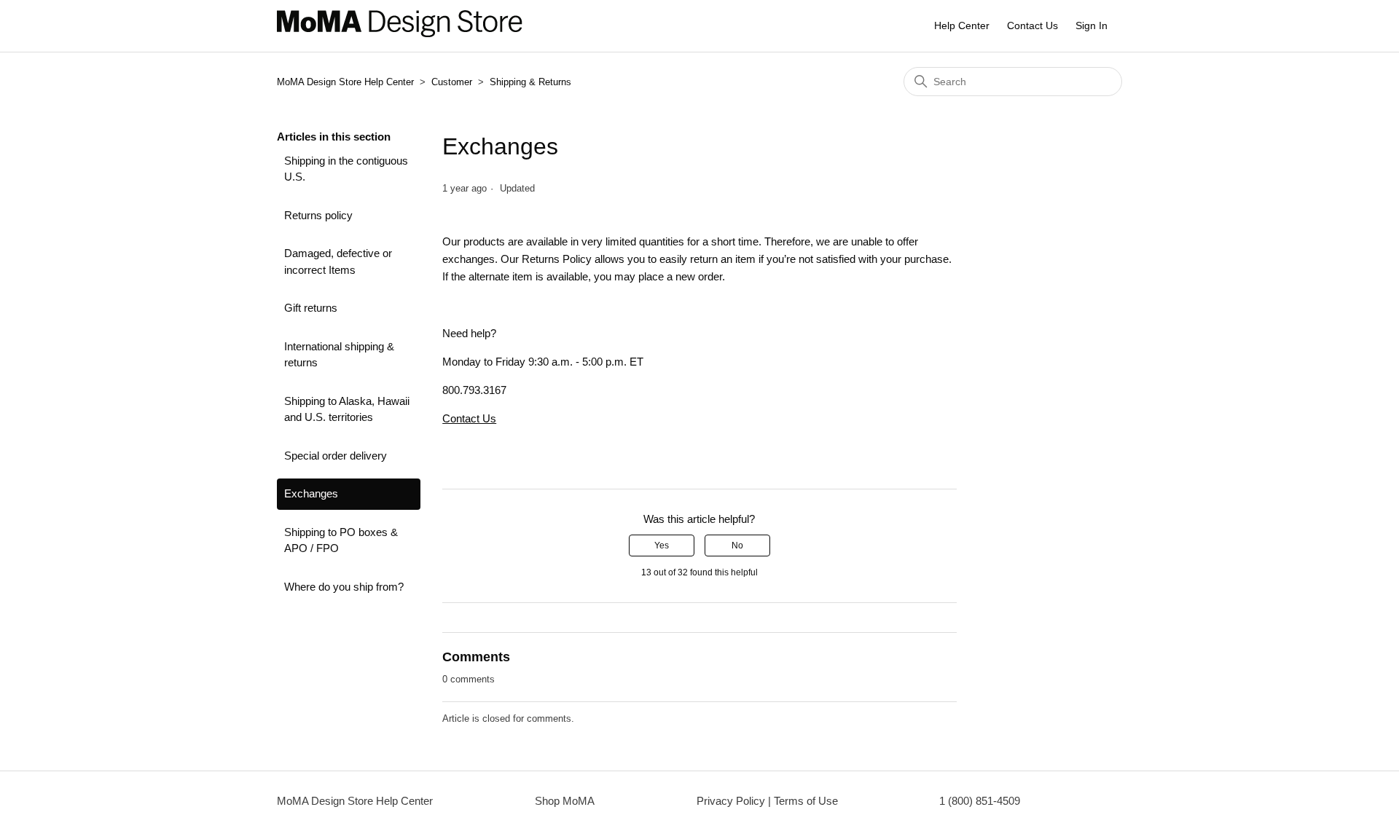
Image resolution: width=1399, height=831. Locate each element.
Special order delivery (335, 455)
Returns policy (318, 215)
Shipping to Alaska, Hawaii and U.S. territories (346, 409)
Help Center (962, 25)
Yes (661, 545)
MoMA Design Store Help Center (345, 81)
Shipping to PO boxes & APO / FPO (341, 540)
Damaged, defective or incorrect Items (338, 261)
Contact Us (1032, 25)
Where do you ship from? (344, 586)
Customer (453, 81)
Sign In (1091, 25)
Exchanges (311, 493)
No (737, 545)
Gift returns (310, 308)
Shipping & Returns (530, 81)
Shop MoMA (565, 801)
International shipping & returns (339, 354)
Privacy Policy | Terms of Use (767, 801)
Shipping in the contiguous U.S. (346, 169)
